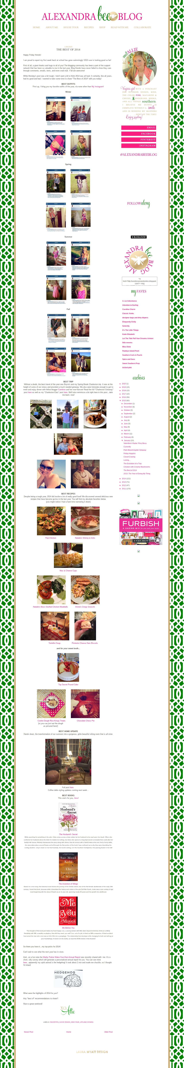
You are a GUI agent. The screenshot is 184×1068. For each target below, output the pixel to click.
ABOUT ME (52, 27)
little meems (127, 343)
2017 (124, 394)
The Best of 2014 (130, 470)
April (126, 430)
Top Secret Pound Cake (68, 684)
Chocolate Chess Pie (85, 721)
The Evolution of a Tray (133, 464)
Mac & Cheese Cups (68, 571)
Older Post (108, 1032)
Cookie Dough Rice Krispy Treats (51, 721)
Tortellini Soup (54, 643)
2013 (124, 482)
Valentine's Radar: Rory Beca (135, 443)
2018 (124, 391)
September (128, 414)
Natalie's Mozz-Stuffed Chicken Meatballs (50, 607)
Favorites (54, 1022)
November (128, 407)
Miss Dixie (126, 347)
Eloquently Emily (129, 322)
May (126, 427)
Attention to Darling (130, 305)
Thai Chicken (50, 538)
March (126, 434)
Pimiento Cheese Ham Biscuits (85, 643)
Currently (127, 447)
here (30, 392)
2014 (124, 479)
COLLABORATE (142, 27)
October (127, 410)
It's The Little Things (130, 330)
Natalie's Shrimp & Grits (85, 538)
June (126, 424)
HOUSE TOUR (71, 27)
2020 (124, 384)
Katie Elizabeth (128, 334)
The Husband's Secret (68, 834)
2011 (124, 489)
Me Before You (68, 928)
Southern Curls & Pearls (132, 355)
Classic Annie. (128, 313)
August (127, 417)
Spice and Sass (128, 359)
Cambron (62, 390)
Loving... (127, 460)
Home (36, 27)
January (127, 440)
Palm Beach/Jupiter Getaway (135, 450)
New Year (75, 1022)
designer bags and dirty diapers (135, 318)
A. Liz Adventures (129, 301)
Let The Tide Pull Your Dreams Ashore (137, 338)
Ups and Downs (86, 1022)
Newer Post (28, 1032)
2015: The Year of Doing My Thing (137, 474)
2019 (124, 387)
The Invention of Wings (68, 884)
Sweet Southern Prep (131, 363)
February (127, 437)
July (126, 420)
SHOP (102, 27)
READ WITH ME (119, 27)
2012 (124, 485)
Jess (76, 798)
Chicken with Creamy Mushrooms (137, 467)
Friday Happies (130, 454)
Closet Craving (129, 457)
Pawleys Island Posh (130, 351)
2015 (124, 401)
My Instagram (97, 87)
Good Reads (64, 1022)
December (128, 404)
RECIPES (89, 27)
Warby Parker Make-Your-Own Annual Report (61, 957)
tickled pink (127, 368)
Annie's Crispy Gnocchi (85, 607)
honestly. (126, 326)
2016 (124, 397)
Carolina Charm (128, 309)
